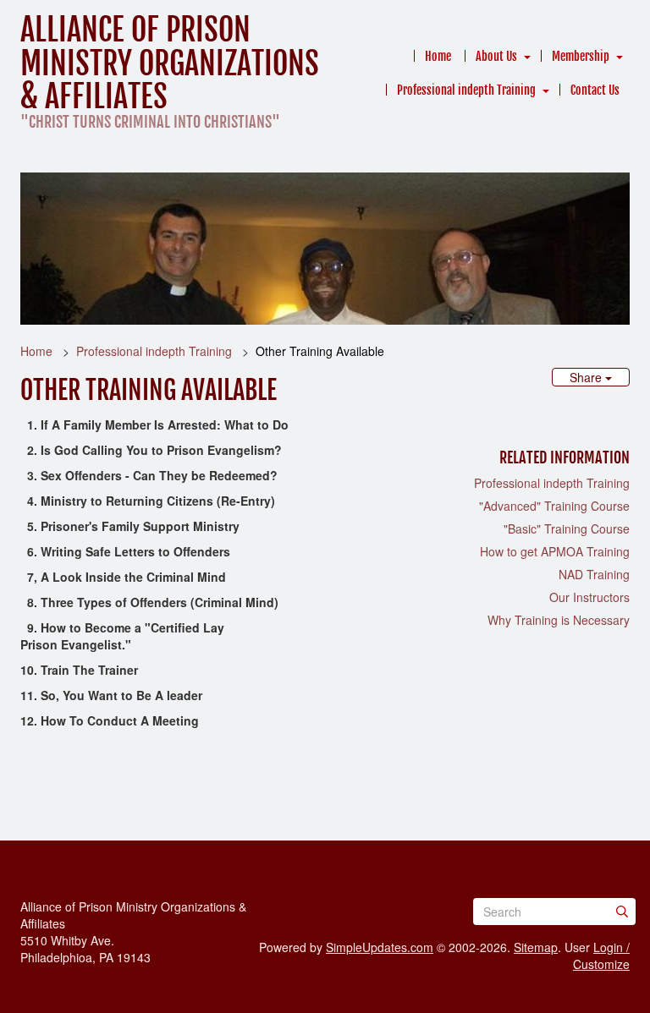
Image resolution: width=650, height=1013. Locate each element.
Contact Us (595, 90)
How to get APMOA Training (555, 551)
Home (438, 56)
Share (587, 377)
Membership (580, 56)
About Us (496, 56)
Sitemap (536, 947)
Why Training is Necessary (559, 619)
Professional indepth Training (466, 90)
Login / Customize (601, 955)
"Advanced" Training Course (554, 505)
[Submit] (622, 911)
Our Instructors (589, 597)
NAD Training (594, 574)
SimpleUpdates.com (379, 947)
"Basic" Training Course (567, 528)
